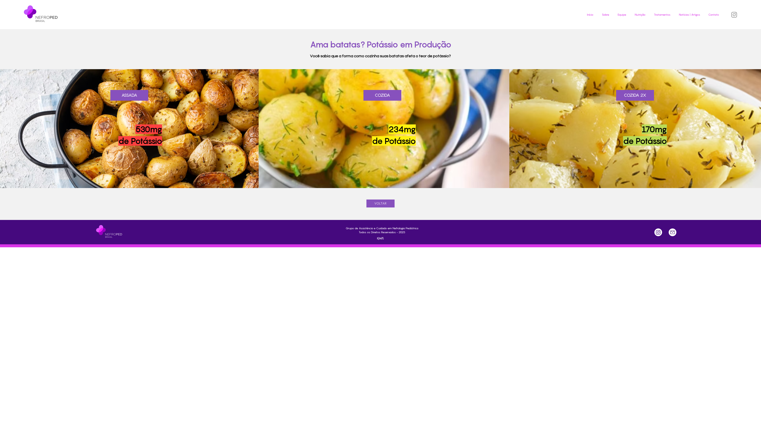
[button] (660, 14)
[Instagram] (734, 15)
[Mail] (672, 232)
